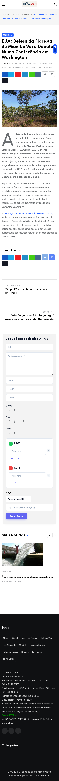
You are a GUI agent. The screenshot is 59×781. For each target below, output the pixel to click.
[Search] (55, 4)
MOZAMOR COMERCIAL (38, 775)
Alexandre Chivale (11, 638)
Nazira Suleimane (37, 645)
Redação (8, 64)
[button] (49, 535)
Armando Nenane (30, 638)
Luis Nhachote (9, 645)
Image (8, 492)
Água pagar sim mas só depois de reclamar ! (28, 577)
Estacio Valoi (47, 638)
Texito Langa (8, 659)
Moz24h (22, 645)
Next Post (47, 312)
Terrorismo (37, 652)
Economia (6, 572)
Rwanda (25, 652)
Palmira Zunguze (10, 652)
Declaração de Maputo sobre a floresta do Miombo (28, 213)
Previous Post (14, 286)
